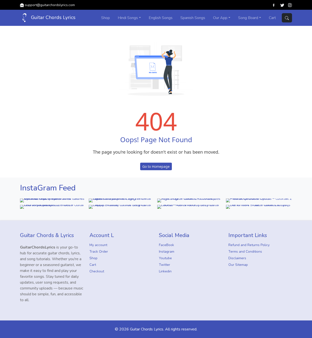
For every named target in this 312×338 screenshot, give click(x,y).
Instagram (166, 251)
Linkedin (165, 271)
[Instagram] (290, 5)
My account (98, 245)
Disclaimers (237, 258)
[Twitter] (282, 5)
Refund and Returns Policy (249, 245)
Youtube (165, 258)
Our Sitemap (238, 264)
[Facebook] (274, 5)
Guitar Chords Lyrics (53, 17)
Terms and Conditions (245, 251)
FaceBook (166, 245)
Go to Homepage (156, 166)
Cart (92, 264)
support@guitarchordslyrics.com (50, 5)
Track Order (98, 251)
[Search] (287, 17)
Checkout (96, 271)
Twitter (164, 264)
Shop (93, 258)
